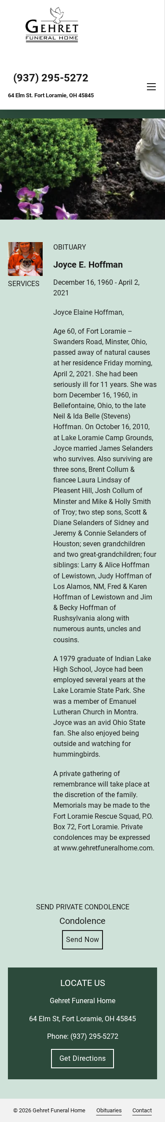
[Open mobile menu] (151, 86)
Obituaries (109, 1110)
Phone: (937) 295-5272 (82, 1036)
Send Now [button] (82, 939)
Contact (142, 1110)
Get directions (82, 1058)
